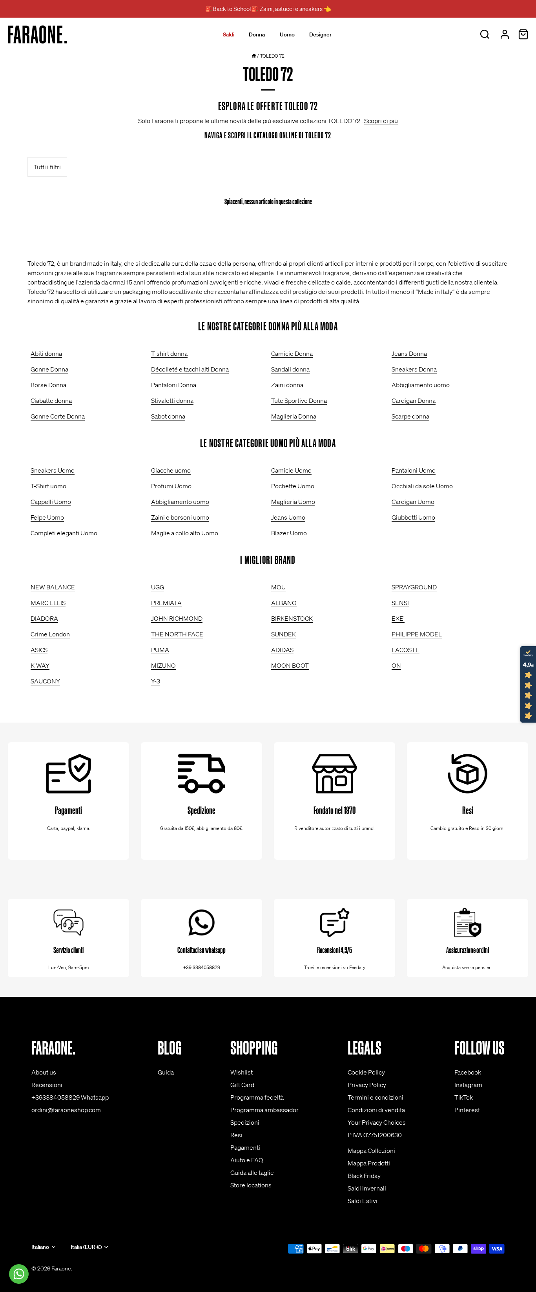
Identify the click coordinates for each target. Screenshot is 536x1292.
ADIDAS (282, 650)
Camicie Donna (292, 353)
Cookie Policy (366, 1072)
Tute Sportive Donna (299, 400)
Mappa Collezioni (371, 1150)
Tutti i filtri (47, 167)
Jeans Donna (409, 353)
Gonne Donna (49, 369)
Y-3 (155, 681)
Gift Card (242, 1085)
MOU (278, 587)
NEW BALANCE (53, 587)
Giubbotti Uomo (413, 517)
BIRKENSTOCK (292, 618)
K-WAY (40, 665)
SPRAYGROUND (414, 587)
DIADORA (44, 618)
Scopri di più (381, 121)
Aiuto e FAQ (246, 1160)
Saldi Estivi (362, 1201)
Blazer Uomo (289, 533)
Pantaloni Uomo (414, 470)
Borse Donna (48, 385)
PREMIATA (166, 603)
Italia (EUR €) (86, 1247)
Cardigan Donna (414, 400)
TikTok (463, 1097)
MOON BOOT (290, 665)
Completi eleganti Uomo (64, 533)
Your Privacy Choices (377, 1122)
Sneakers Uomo (53, 470)
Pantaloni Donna (173, 385)
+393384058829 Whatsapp (70, 1097)
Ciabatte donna (51, 400)
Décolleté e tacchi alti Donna (190, 369)
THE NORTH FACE (177, 634)
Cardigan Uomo (413, 502)
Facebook (467, 1072)
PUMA (160, 650)
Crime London (50, 634)
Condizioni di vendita (376, 1110)
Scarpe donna (410, 416)
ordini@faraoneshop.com (66, 1110)
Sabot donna (168, 416)
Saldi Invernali (367, 1188)
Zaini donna (287, 385)
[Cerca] (484, 34)
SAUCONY (45, 681)
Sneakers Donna (414, 369)
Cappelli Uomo (51, 502)
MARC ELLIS (48, 603)
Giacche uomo (171, 470)
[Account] (504, 34)
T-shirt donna (169, 353)
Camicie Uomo (291, 470)
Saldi (228, 34)
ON (396, 665)
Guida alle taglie (252, 1172)
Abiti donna (46, 353)
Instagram (468, 1085)
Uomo (287, 34)
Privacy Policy (367, 1085)
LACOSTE (405, 650)
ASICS (39, 650)
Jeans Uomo (288, 517)
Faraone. (61, 1268)
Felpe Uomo (47, 517)
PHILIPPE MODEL (417, 634)
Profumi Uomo (171, 486)
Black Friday (364, 1176)
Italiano (40, 1247)
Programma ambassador (264, 1110)
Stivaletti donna (172, 400)
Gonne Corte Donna (58, 416)
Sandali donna (290, 369)
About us (43, 1072)
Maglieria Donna (293, 416)
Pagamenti (245, 1147)
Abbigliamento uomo (421, 385)
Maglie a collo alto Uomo (184, 533)
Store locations (251, 1185)
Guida (166, 1072)
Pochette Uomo (292, 486)
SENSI (400, 603)
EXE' (398, 618)
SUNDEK (283, 634)
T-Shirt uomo (48, 486)
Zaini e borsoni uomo (180, 517)
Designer (320, 34)
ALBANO (284, 603)
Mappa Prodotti (369, 1163)
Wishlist (241, 1072)
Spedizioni (244, 1122)
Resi (236, 1135)
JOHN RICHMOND (176, 618)
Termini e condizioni (375, 1097)
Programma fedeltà (257, 1097)
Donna (257, 34)
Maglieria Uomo (293, 502)
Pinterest (467, 1110)
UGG (157, 587)
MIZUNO (163, 665)
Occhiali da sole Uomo (422, 486)
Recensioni (46, 1085)
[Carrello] (523, 34)
